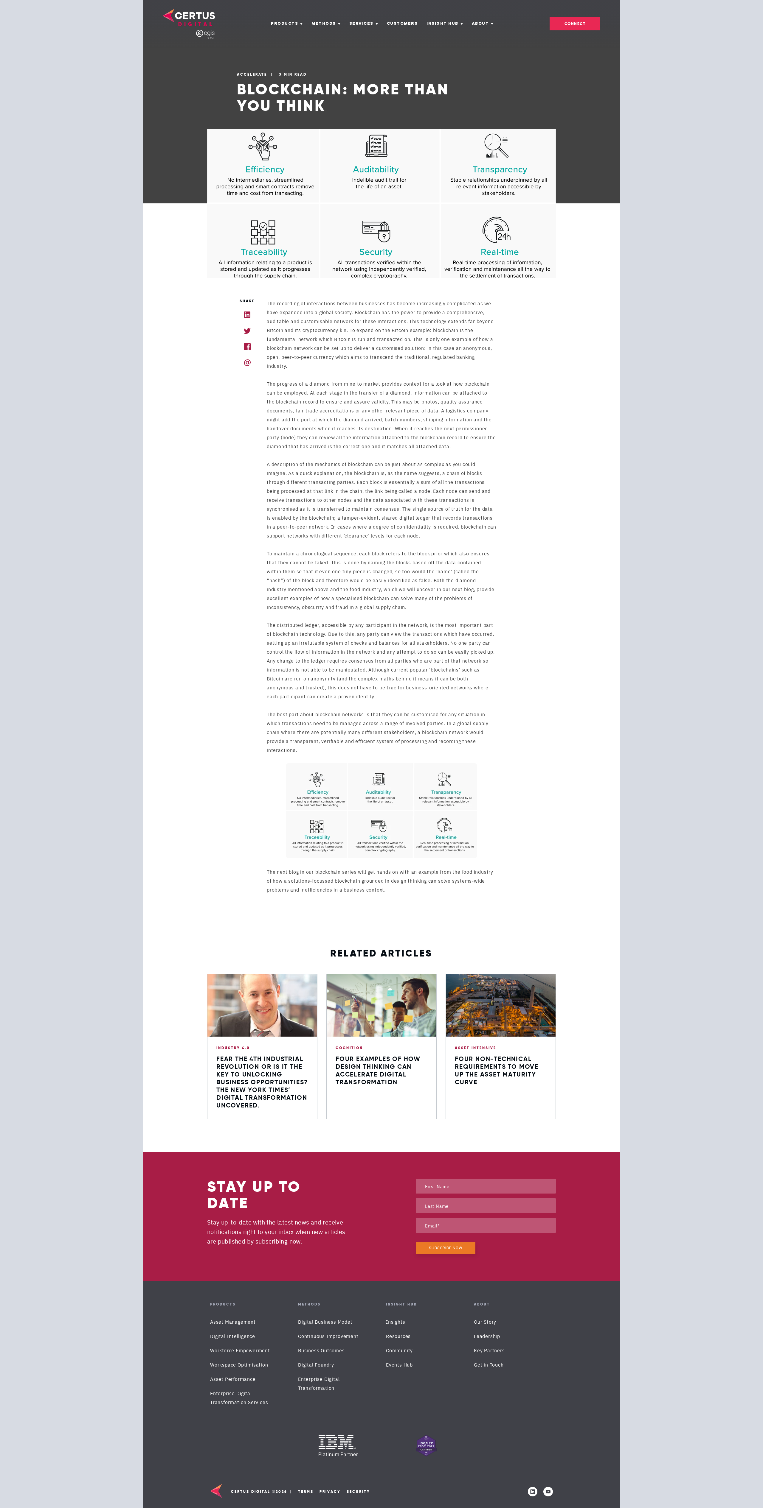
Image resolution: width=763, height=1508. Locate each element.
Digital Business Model (325, 1321)
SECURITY (358, 1491)
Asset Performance (233, 1378)
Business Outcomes (321, 1350)
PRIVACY (330, 1491)
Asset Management (233, 1321)
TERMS (306, 1491)
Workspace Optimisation (239, 1364)
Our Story (485, 1321)
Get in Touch (489, 1364)
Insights (395, 1321)
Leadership (487, 1336)
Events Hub (399, 1364)
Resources (398, 1336)
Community (399, 1350)
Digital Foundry (316, 1364)
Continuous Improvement (328, 1336)
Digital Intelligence (232, 1336)
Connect (575, 23)
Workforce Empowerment (240, 1350)
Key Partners (489, 1350)
